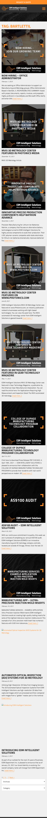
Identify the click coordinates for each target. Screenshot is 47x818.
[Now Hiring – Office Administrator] (23, 51)
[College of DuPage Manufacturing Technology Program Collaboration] (23, 423)
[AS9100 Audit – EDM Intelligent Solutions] (23, 501)
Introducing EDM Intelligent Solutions (21, 751)
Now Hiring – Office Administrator (15, 77)
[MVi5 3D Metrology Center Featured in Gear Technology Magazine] (23, 346)
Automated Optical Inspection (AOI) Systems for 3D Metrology (22, 676)
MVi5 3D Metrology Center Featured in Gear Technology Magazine (21, 372)
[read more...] (17, 98)
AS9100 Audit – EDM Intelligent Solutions (22, 526)
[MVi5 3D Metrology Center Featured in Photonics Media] (23, 126)
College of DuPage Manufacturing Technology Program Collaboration (20, 450)
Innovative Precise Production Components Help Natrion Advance (22, 214)
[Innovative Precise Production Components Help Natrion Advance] (23, 188)
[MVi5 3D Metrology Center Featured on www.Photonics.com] (23, 268)
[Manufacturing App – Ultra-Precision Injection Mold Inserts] (23, 576)
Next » (12, 777)
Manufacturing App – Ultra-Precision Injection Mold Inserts (23, 601)
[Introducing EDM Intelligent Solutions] (23, 726)
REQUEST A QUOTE (23, 2)
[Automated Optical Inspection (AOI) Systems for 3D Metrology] (23, 651)
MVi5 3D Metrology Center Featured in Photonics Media (20, 151)
